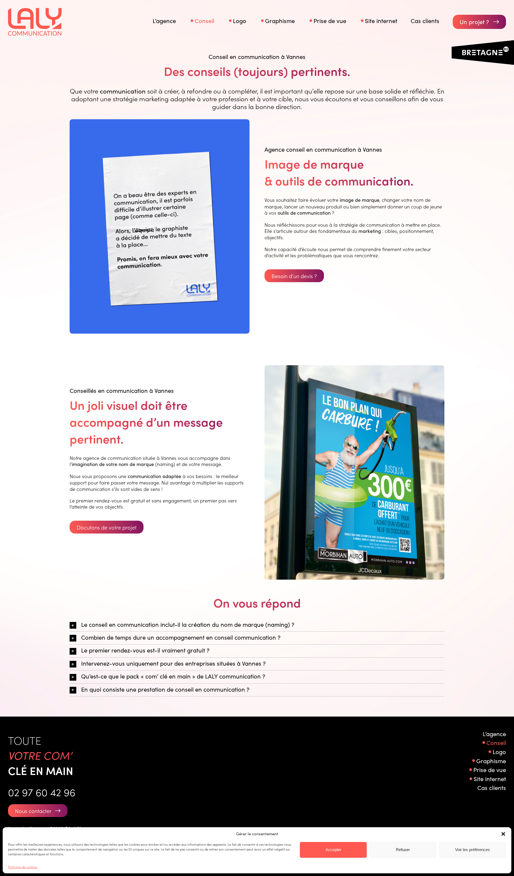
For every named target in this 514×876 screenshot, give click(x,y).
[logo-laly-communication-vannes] (35, 10)
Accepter (333, 849)
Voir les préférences (472, 849)
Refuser (403, 849)
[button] (503, 834)
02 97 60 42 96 (41, 792)
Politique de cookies (22, 866)
